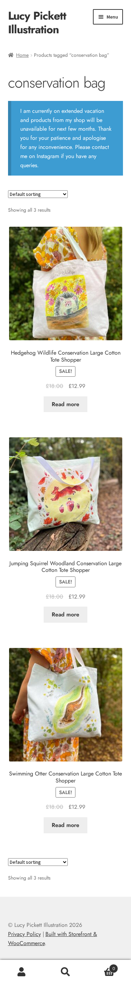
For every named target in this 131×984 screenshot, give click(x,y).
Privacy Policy (24, 934)
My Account (22, 972)
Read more (65, 404)
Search (65, 972)
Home (22, 55)
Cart (101, 966)
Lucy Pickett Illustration (37, 22)
